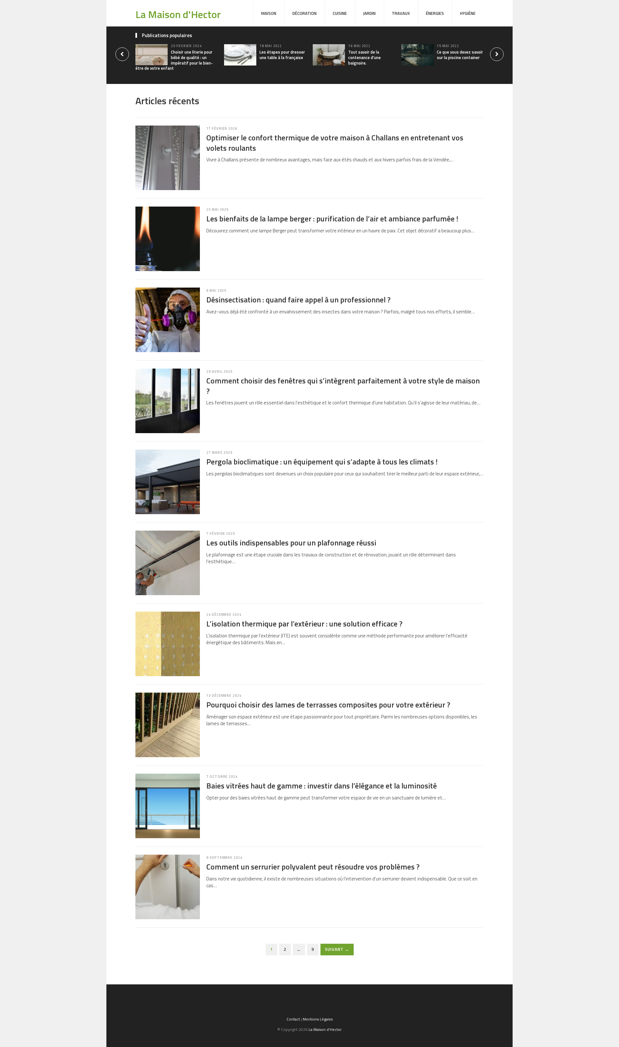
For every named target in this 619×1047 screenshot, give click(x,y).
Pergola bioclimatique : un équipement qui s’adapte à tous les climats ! (321, 461)
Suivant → (337, 949)
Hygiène (468, 13)
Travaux (401, 13)
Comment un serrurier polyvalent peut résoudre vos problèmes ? (312, 866)
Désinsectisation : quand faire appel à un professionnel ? (298, 299)
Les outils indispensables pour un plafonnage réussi (291, 542)
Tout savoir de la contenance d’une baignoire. (364, 57)
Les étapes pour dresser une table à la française (282, 55)
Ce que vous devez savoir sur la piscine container (460, 55)
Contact (293, 1019)
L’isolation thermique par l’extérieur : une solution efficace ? (304, 623)
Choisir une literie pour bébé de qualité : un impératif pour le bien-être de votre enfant (174, 60)
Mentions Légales (318, 1019)
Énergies (435, 13)
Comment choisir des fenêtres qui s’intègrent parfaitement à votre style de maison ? (343, 385)
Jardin (369, 13)
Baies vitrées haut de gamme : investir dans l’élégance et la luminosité (321, 785)
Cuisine (340, 13)
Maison (268, 13)
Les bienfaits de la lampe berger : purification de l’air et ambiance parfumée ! (332, 218)
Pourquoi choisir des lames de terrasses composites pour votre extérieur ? (328, 704)
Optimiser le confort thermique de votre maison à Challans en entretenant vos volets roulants (334, 142)
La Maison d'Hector (178, 14)
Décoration (304, 13)
